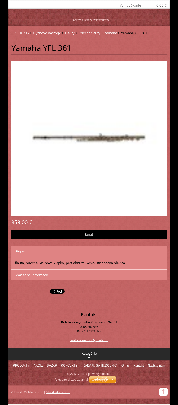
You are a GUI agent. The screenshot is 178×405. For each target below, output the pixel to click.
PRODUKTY (20, 33)
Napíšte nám (156, 365)
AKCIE (38, 365)
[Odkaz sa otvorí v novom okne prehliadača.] (89, 137)
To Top (163, 391)
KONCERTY (69, 365)
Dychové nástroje (47, 33)
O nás (125, 365)
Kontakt (139, 365)
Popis (20, 251)
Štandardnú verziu (58, 392)
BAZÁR (52, 365)
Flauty (70, 33)
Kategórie (89, 353)
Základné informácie (32, 275)
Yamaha (110, 33)
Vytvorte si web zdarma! (71, 379)
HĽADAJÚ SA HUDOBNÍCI (99, 365)
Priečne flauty (89, 33)
